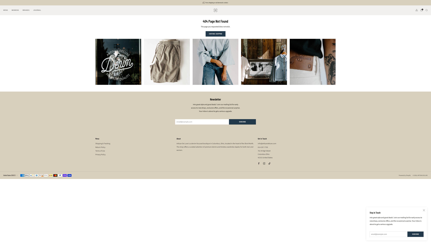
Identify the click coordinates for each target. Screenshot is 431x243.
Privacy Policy (100, 154)
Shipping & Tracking (102, 143)
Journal (37, 10)
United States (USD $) (9, 175)
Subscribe (415, 234)
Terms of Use (100, 151)
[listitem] (215, 2)
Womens (15, 10)
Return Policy (100, 147)
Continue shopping (215, 34)
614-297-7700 (263, 147)
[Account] (417, 10)
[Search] (426, 10)
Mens (5, 10)
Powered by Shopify (405, 175)
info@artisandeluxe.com (267, 143)
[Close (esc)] (424, 210)
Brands (26, 10)
